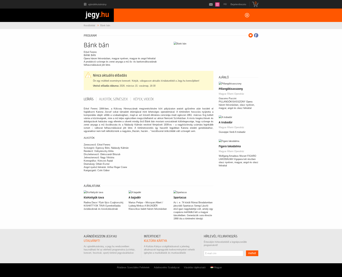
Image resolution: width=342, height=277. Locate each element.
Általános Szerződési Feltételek (133, 267)
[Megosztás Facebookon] (256, 35)
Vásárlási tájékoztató (195, 267)
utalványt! (92, 241)
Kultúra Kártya (155, 241)
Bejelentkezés (238, 4)
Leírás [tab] (89, 99)
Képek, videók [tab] (143, 99)
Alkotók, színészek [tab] (113, 99)
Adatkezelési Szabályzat (167, 267)
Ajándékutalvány (97, 4)
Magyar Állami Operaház (231, 93)
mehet (252, 253)
